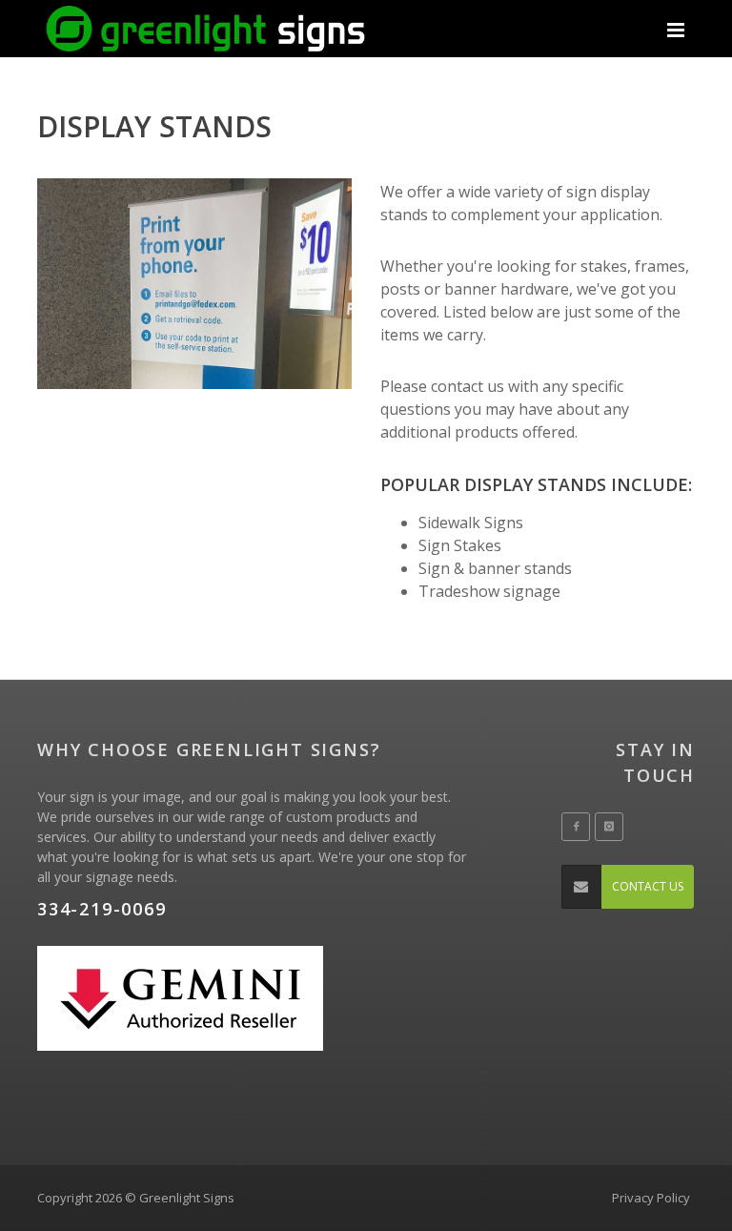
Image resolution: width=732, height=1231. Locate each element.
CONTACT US (647, 886)
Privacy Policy (651, 1197)
